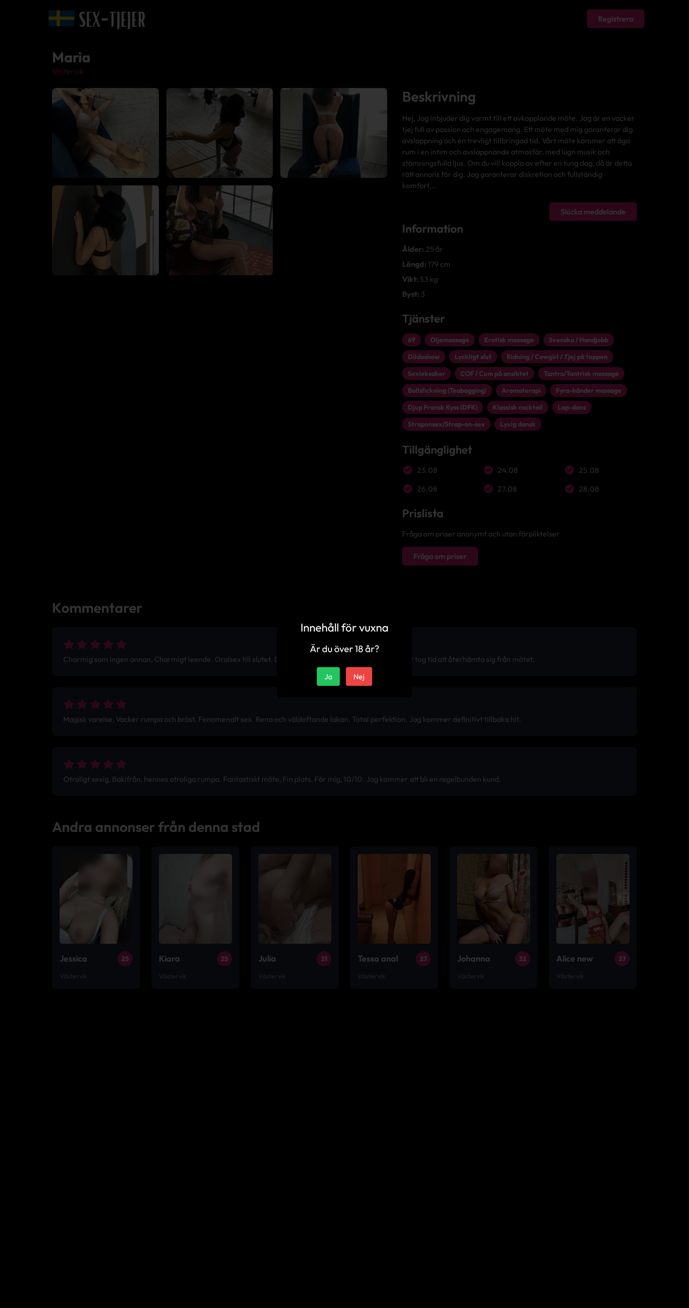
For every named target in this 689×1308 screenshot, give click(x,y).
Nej (359, 676)
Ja (328, 676)
